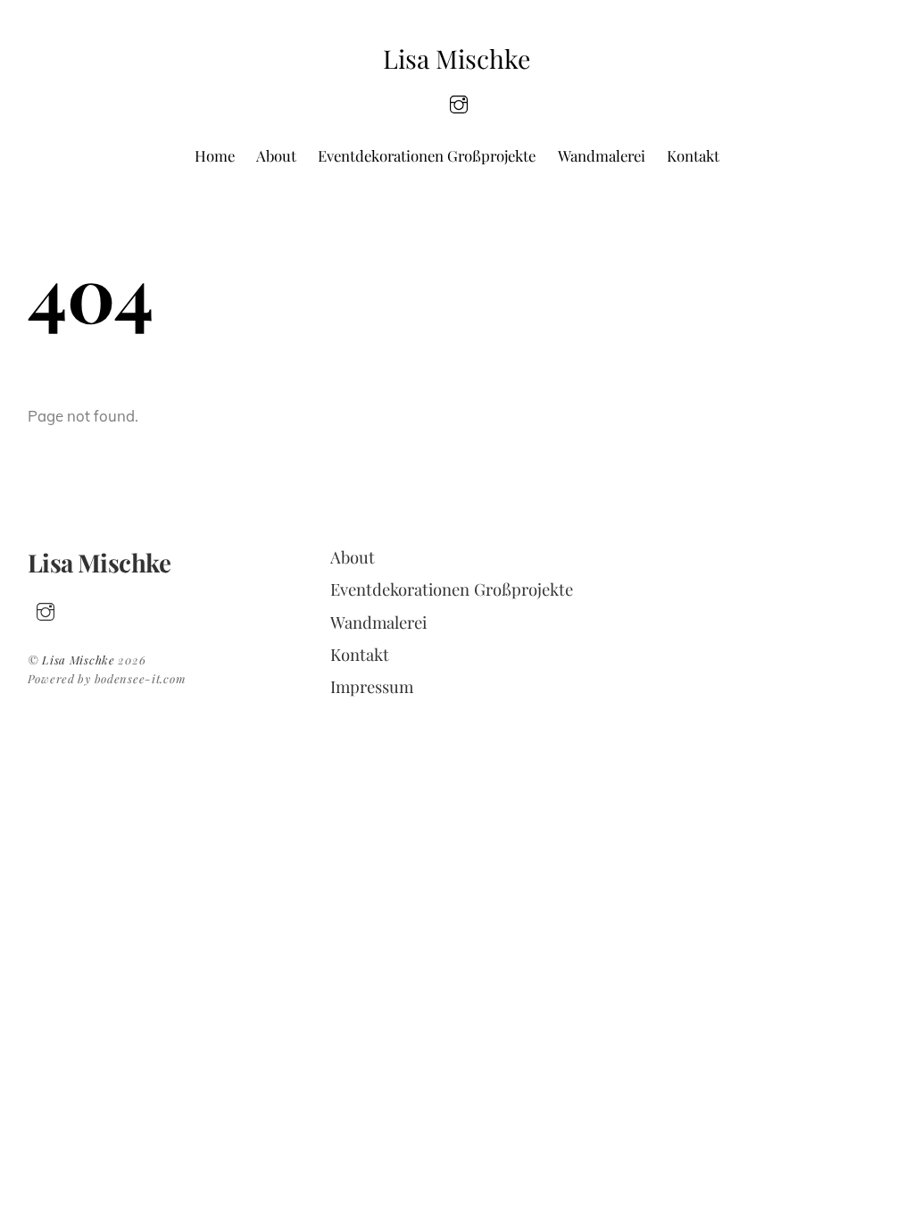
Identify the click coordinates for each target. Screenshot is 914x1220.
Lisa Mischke (78, 659)
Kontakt (693, 155)
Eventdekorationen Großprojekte (427, 155)
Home (215, 155)
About (276, 155)
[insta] (459, 102)
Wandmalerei (601, 155)
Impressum (371, 686)
